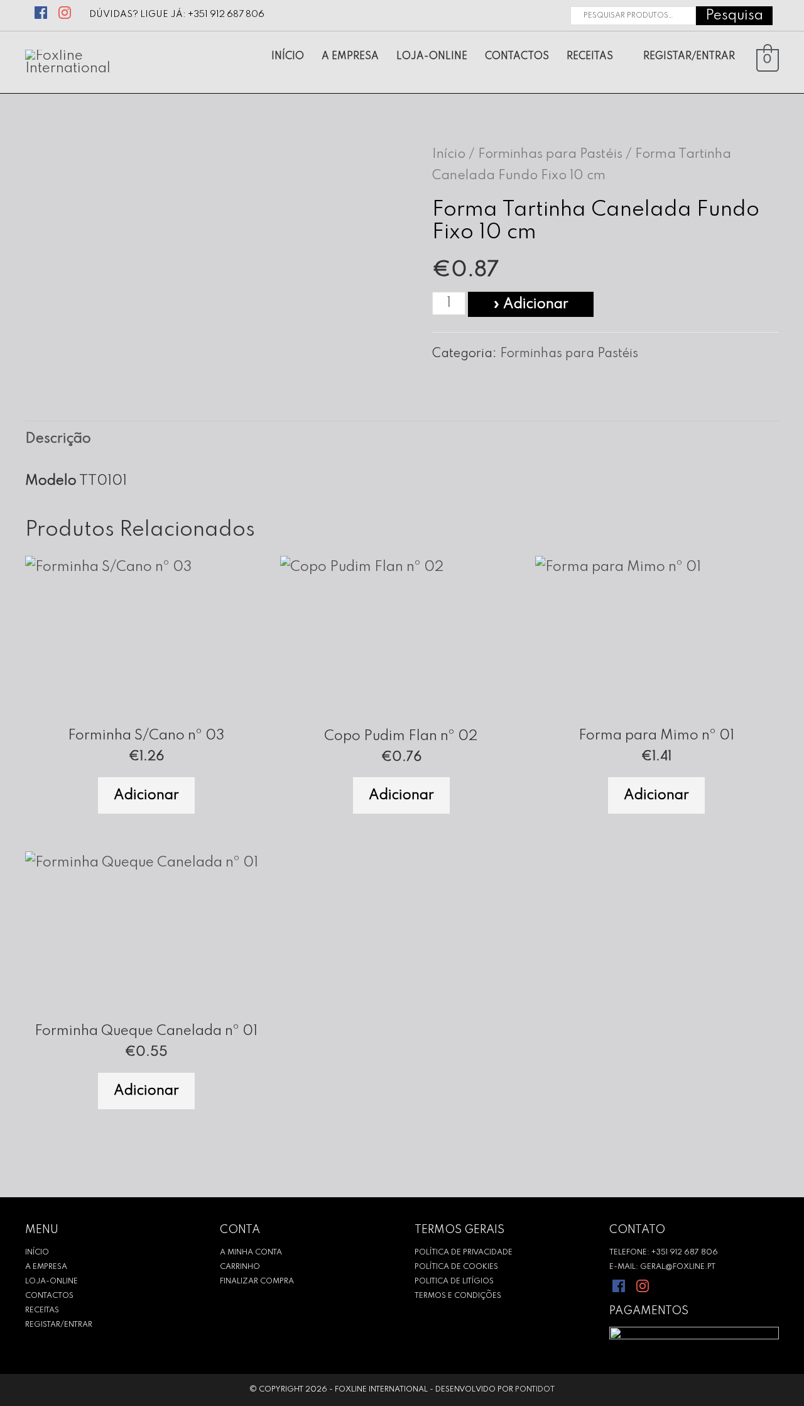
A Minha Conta (251, 1252)
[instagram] (66, 11)
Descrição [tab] (58, 439)
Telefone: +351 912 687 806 (663, 1252)
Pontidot (535, 1389)
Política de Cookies (456, 1267)
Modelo (51, 481)
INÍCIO (37, 1252)
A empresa (46, 1267)
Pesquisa (734, 16)
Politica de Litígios (454, 1281)
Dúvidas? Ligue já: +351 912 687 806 (176, 14)
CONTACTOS (49, 1296)
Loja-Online (51, 1281)
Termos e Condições (458, 1296)
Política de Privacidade (464, 1252)
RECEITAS (42, 1310)
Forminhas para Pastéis (550, 154)
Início (448, 154)
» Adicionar (530, 304)
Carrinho (240, 1267)
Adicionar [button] (146, 795)
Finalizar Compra (257, 1281)
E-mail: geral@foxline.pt (662, 1267)
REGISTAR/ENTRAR (58, 1325)
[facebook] (42, 11)
